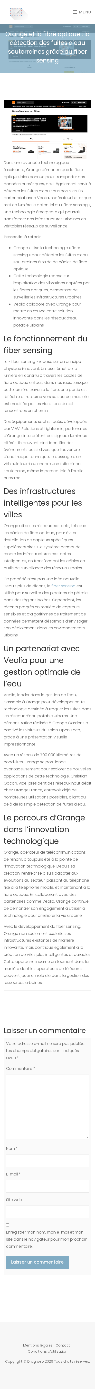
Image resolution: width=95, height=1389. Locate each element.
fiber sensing (63, 586)
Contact (63, 1345)
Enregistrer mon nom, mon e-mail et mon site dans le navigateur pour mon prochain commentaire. (46, 1239)
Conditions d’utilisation (47, 1351)
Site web (14, 1200)
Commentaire (20, 1068)
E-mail (13, 1174)
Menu (84, 12)
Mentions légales (38, 1345)
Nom (12, 1148)
